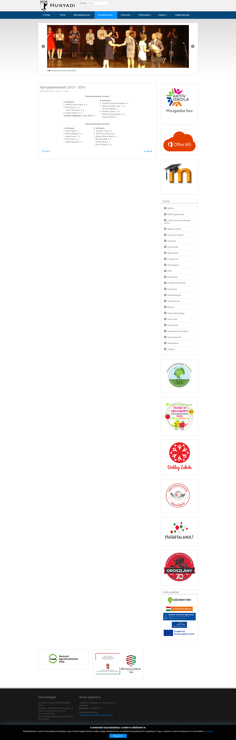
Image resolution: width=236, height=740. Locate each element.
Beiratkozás (172, 277)
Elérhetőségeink (174, 295)
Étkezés (170, 307)
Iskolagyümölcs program (178, 331)
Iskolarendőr (172, 247)
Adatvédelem (173, 343)
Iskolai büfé (172, 319)
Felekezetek (172, 325)
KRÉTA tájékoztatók (175, 214)
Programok (172, 289)
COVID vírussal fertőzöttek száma (177, 221)
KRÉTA (170, 208)
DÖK (169, 271)
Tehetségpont (173, 265)
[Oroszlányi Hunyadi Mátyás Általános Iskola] (56, 5)
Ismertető (209, 731)
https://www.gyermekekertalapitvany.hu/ (96, 715)
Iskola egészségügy (176, 313)
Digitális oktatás (174, 229)
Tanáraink (171, 241)
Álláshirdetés (173, 253)
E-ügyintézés (173, 259)
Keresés (83, 3)
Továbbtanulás (173, 301)
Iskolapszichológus (175, 235)
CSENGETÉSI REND (176, 283)
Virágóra (171, 349)
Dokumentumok (174, 337)
